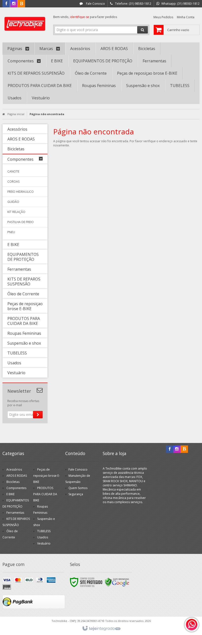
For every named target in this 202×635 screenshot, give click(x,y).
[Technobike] (25, 23)
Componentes (16, 488)
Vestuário (43, 543)
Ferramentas (15, 513)
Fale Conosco (95, 3)
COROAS (13, 181)
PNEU (11, 232)
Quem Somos (77, 488)
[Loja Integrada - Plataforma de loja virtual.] (101, 628)
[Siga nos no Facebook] (6, 4)
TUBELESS (43, 531)
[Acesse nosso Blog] (21, 4)
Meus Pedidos (163, 17)
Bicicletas (12, 482)
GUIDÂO (13, 202)
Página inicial (15, 114)
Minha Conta (185, 17)
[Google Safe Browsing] (117, 582)
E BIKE (10, 494)
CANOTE (13, 171)
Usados (42, 537)
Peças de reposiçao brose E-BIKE (46, 475)
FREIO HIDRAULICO (20, 192)
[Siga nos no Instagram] (13, 4)
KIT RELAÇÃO (16, 212)
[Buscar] (142, 30)
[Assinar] (38, 414)
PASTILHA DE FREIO (20, 222)
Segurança (75, 494)
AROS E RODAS (16, 476)
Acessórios (14, 469)
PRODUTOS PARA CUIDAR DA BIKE (45, 494)
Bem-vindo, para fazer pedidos (85, 17)
